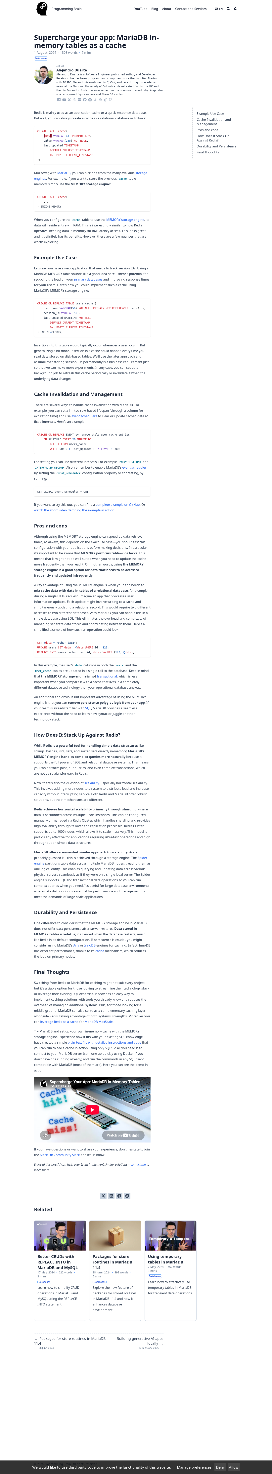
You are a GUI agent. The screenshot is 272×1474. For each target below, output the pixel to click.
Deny (220, 1467)
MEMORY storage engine (125, 219)
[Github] (84, 99)
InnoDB (90, 945)
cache (99, 951)
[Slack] (100, 99)
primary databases (88, 279)
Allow (233, 1467)
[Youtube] (64, 99)
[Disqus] (98, 1404)
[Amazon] (74, 99)
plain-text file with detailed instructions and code (104, 1042)
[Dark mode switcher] (235, 8)
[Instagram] (110, 99)
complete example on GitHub (118, 504)
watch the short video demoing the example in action (74, 510)
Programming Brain (67, 9)
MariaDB (63, 173)
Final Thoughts (208, 152)
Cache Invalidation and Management (214, 121)
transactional (107, 676)
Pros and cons (207, 130)
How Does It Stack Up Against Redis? (213, 138)
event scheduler (134, 467)
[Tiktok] (105, 99)
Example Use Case (210, 113)
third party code (82, 1467)
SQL (88, 708)
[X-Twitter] (69, 99)
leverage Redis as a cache (59, 1022)
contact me (138, 1164)
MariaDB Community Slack (60, 1155)
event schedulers (84, 416)
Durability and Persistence (216, 146)
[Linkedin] (59, 99)
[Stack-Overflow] (95, 99)
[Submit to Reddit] (127, 1196)
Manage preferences (194, 1467)
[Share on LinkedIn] (111, 1196)
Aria (76, 945)
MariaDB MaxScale (99, 1022)
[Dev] (79, 99)
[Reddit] (90, 99)
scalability (91, 783)
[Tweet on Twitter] (103, 1196)
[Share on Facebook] (119, 1196)
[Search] (228, 8)
